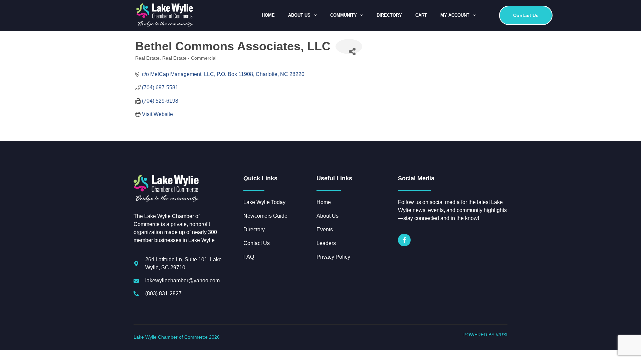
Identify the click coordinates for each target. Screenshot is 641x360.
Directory (389, 15)
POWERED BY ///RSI (485, 334)
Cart (421, 15)
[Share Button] (349, 46)
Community (343, 15)
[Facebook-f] (404, 240)
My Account (454, 15)
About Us (299, 15)
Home (268, 15)
